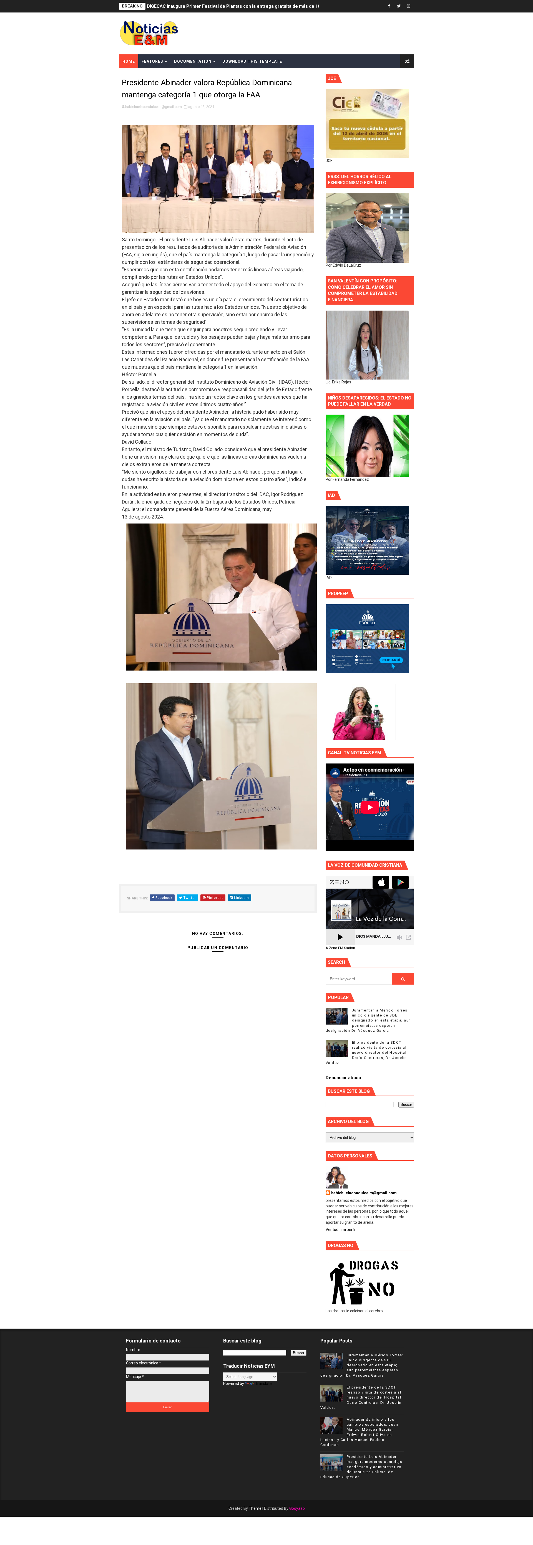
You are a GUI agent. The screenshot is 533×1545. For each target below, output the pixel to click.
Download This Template (252, 61)
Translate (263, 1383)
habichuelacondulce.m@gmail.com (364, 1193)
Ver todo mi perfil (341, 1229)
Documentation (193, 61)
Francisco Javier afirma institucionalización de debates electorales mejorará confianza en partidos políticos (261, 6)
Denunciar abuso (343, 1077)
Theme (255, 1508)
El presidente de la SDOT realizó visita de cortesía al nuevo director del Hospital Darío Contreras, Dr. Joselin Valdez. (366, 1052)
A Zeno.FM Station (340, 948)
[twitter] (399, 6)
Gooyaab (297, 1508)
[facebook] (389, 6)
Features (152, 61)
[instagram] (408, 6)
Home (128, 61)
